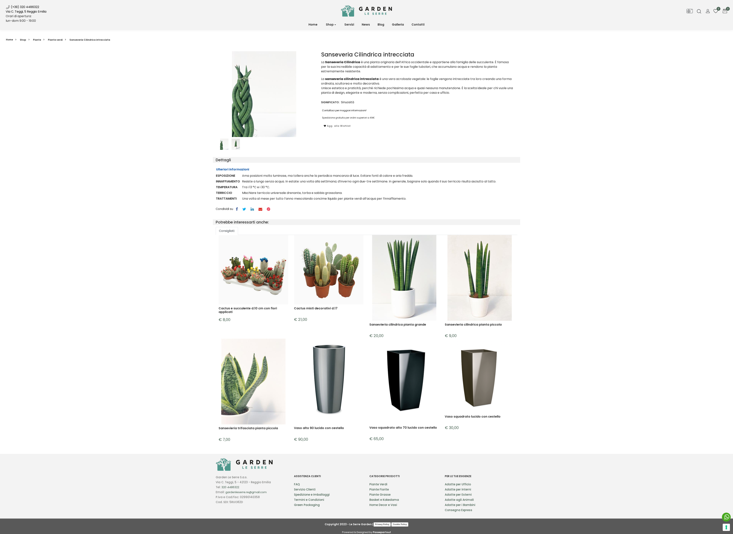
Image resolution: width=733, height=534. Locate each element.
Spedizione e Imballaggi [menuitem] (312, 495)
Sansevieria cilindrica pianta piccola (473, 325)
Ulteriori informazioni (232, 169)
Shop (330, 25)
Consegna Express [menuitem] (458, 510)
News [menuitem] (366, 25)
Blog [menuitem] (381, 25)
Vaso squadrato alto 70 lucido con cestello (403, 428)
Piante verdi (55, 39)
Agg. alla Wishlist (338, 125)
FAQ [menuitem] (297, 484)
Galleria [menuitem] (398, 25)
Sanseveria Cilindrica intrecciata (89, 39)
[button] (264, 94)
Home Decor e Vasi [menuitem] (383, 505)
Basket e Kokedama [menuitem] (384, 500)
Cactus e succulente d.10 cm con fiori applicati (248, 310)
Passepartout (382, 532)
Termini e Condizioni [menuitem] (309, 500)
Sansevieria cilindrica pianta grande (397, 325)
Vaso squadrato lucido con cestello (473, 417)
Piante (37, 39)
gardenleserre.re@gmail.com (246, 492)
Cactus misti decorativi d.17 (315, 309)
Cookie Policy (400, 524)
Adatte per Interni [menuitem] (458, 489)
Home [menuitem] (312, 25)
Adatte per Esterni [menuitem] (458, 495)
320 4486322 (230, 487)
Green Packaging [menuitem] (307, 505)
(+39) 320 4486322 (24, 7)
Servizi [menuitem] (349, 25)
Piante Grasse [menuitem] (380, 495)
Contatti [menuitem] (418, 25)
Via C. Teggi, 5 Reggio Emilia (26, 11)
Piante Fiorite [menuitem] (379, 489)
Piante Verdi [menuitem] (378, 484)
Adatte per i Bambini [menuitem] (460, 505)
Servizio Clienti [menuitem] (305, 489)
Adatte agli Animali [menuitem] (459, 500)
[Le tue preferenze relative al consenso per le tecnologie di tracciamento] (726, 527)
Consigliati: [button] (227, 231)
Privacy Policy (382, 524)
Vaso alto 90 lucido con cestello (319, 428)
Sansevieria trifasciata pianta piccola (248, 428)
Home (9, 39)
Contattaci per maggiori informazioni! (344, 110)
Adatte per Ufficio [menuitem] (458, 484)
